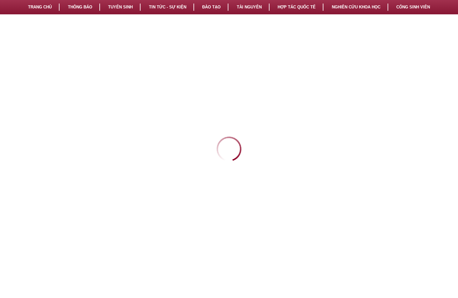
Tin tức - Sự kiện (167, 7)
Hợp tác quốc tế (297, 7)
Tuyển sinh (120, 7)
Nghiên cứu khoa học (356, 7)
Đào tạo (211, 7)
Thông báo (80, 7)
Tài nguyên (249, 7)
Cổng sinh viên (413, 7)
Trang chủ (40, 7)
